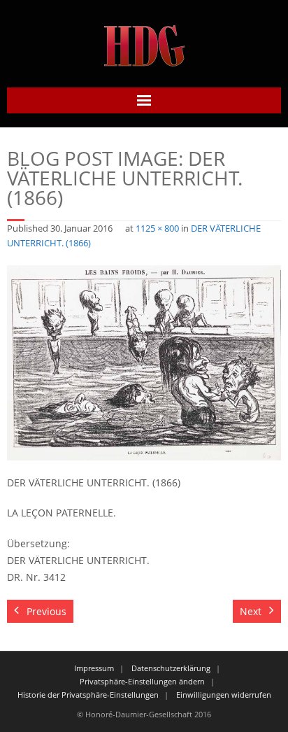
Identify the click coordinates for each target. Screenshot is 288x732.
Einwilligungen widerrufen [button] (223, 694)
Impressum (94, 668)
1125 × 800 (157, 228)
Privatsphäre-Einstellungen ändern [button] (142, 681)
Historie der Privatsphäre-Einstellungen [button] (88, 694)
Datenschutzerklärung (170, 668)
